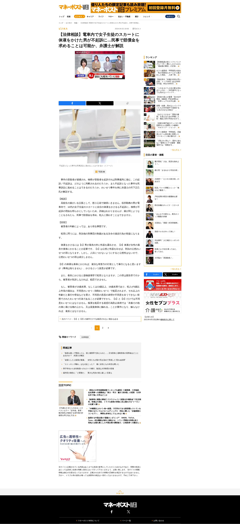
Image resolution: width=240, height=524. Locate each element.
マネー (111, 17)
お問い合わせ (159, 520)
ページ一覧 (126, 520)
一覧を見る (175, 150)
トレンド (146, 17)
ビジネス (78, 17)
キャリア (90, 17)
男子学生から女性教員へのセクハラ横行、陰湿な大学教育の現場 (88, 369)
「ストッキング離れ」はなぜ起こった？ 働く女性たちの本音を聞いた (91, 364)
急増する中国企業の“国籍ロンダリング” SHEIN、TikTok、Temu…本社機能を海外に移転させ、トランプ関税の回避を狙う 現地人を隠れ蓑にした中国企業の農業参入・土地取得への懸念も (114, 420)
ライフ (101, 17)
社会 (75, 23)
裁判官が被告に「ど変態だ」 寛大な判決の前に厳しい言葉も (87, 373)
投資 (68, 17)
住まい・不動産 (124, 17)
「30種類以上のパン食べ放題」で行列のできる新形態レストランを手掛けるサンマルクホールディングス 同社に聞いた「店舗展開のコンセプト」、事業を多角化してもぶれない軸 (114, 410)
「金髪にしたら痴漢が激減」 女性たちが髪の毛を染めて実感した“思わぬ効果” (94, 360)
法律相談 (85, 337)
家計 (136, 17)
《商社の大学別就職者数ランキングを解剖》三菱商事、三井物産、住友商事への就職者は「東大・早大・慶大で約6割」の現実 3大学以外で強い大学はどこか (114, 392)
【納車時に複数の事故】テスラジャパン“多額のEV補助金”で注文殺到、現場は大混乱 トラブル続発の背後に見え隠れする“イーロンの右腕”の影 (114, 401)
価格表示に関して (167, 320)
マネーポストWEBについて (88, 520)
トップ (61, 17)
